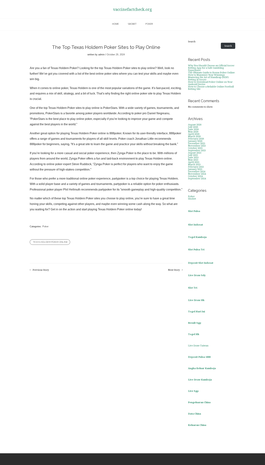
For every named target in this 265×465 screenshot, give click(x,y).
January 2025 (195, 169)
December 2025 (196, 143)
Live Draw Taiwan (198, 345)
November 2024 (197, 173)
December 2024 (196, 171)
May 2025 (193, 159)
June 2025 (193, 157)
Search (191, 41)
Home (115, 23)
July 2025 (193, 155)
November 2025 (197, 145)
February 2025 (196, 166)
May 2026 (193, 131)
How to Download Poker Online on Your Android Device (210, 83)
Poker (149, 23)
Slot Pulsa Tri (196, 249)
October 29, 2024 (116, 54)
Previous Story (41, 270)
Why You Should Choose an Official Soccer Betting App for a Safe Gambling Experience (211, 68)
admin (101, 54)
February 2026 (196, 138)
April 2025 (193, 162)
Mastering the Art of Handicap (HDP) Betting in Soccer (208, 78)
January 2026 (195, 141)
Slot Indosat (195, 224)
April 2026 (193, 134)
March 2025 (194, 164)
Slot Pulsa (194, 211)
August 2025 (194, 152)
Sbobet (132, 23)
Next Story (174, 270)
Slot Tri (192, 287)
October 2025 (195, 148)
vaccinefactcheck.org (132, 9)
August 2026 (194, 124)
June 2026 (193, 129)
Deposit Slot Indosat (200, 262)
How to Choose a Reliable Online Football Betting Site (211, 87)
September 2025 (197, 150)
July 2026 (193, 127)
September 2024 (197, 178)
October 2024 (195, 176)
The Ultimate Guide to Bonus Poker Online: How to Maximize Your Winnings (211, 73)
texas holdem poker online (50, 242)
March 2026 (194, 136)
